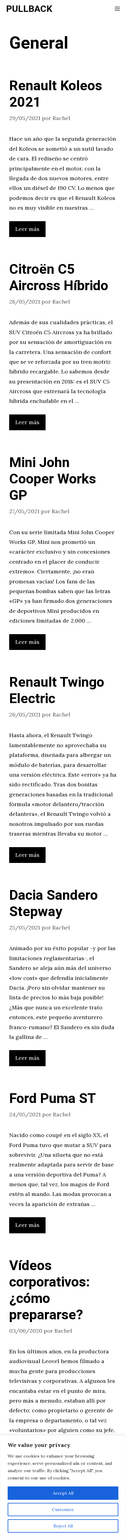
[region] (63, 1487)
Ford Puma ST (52, 1099)
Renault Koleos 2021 (55, 94)
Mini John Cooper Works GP (52, 479)
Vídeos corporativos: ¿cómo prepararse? (49, 1290)
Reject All (63, 1526)
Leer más (27, 228)
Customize (63, 1509)
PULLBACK (29, 9)
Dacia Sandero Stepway (53, 903)
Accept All (63, 1493)
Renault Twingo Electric (56, 690)
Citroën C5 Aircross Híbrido (58, 277)
